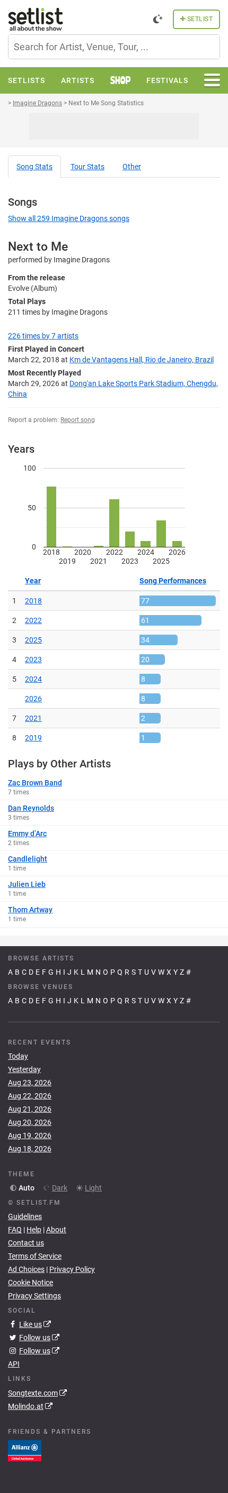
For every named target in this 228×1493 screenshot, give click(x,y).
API (14, 1364)
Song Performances (172, 580)
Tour (87, 166)
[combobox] (114, 46)
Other (131, 166)
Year (33, 580)
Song (34, 166)
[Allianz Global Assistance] (24, 1449)
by (43, 336)
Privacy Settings (34, 1296)
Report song (77, 420)
